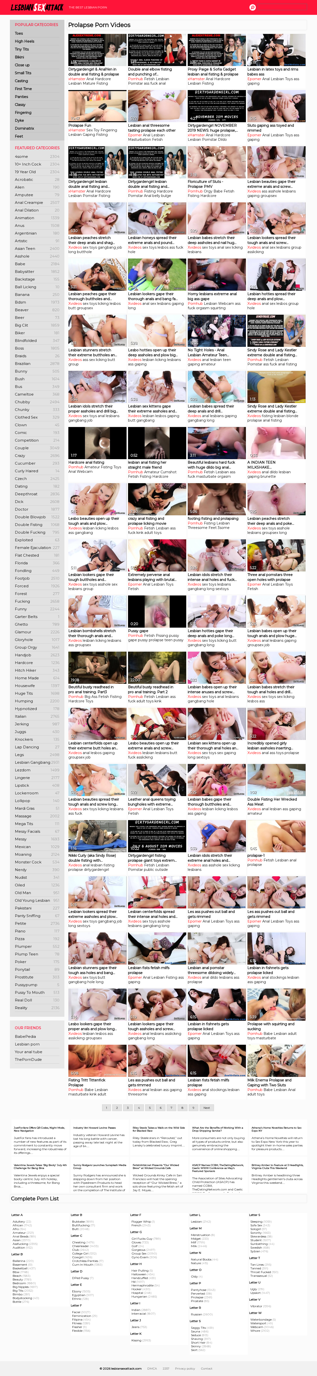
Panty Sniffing (37, 915)
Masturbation (139, 139)
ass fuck (151, 83)
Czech (37, 478)
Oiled (37, 885)
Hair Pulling (140, 1270)
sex (228, 247)
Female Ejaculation (37, 547)
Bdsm (37, 302)
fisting (267, 416)
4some (37, 156)
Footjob (37, 578)
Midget (196, 1238)
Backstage (37, 279)
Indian (136, 1310)
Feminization (81, 1316)
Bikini (19, 57)
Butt (75, 1229)
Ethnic (76, 1299)
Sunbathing (259, 1244)
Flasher (77, 1327)
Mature (89, 83)
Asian (17, 1240)
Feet (19, 136)
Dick (37, 501)
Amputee (37, 194)
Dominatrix (24, 128)
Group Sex (139, 1253)
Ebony (76, 1291)
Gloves (136, 1242)
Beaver (37, 310)
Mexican (37, 846)
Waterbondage (261, 1319)
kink (139, 532)
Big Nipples (21, 1287)
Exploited (37, 540)
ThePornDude (28, 1059)
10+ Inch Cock (37, 164)
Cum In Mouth (82, 1264)
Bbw (16, 1272)
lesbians (289, 191)
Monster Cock (37, 862)
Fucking (37, 601)
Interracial (139, 1313)
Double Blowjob (37, 517)
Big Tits (18, 1290)
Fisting (102, 83)
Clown (37, 425)
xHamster (76, 79)
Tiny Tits (22, 49)
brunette (268, 476)
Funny (37, 609)
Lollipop (37, 800)
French (136, 1225)
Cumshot (168, 472)
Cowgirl (77, 1257)
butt (72, 308)
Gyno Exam (140, 1257)
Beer (37, 317)
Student (256, 1240)
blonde (292, 416)
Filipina (77, 1319)
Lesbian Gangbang (37, 762)
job (119, 247)
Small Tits (23, 73)
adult (292, 1033)
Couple (37, 448)
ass (296, 79)
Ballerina (19, 1261)
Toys (289, 79)
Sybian (255, 1251)
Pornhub (135, 79)
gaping (253, 83)
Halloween (139, 1274)
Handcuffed (140, 1278)
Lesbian (75, 83)
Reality (37, 1007)
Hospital (137, 1293)
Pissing (162, 635)
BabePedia (25, 1036)
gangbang (107, 247)
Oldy (194, 1276)
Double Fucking (37, 532)
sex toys (90, 247)
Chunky (37, 409)
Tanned (255, 1268)
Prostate (197, 1301)
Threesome (198, 527)
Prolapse (197, 1297)
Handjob (37, 655)
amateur (208, 364)
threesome (137, 1094)
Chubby (37, 402)
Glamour (37, 632)
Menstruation (200, 1235)
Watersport (258, 1323)
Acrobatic (37, 179)
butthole (84, 252)
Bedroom (19, 1283)
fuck (179, 247)
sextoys (222, 589)
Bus (37, 386)
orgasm (203, 308)
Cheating (78, 1242)
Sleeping (256, 1221)
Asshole (37, 256)
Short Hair (198, 1342)
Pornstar (135, 83)
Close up (22, 65)
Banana (37, 294)
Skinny (196, 1346)
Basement (20, 1264)
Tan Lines (257, 1264)
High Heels (24, 41)
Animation (37, 217)
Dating (37, 486)
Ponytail (37, 969)
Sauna (195, 1331)
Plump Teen (37, 954)
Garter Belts (37, 616)
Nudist (37, 877)
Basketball (20, 1268)
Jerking (37, 724)
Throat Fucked (260, 1272)
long (72, 252)
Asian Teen (37, 248)
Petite (37, 923)
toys (280, 753)
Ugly (253, 1289)
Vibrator (256, 1306)
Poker (37, 961)
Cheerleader (80, 1246)
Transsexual (258, 1276)
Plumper (37, 946)
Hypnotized (37, 708)
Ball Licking (37, 287)
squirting (218, 308)
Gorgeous (138, 1250)
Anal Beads (20, 1236)
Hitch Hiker (37, 670)
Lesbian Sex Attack (38, 7)
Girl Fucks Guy (142, 1238)
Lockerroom (37, 793)
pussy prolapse (150, 640)
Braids (37, 356)
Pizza (37, 938)
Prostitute (37, 977)
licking (237, 247)
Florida (37, 563)
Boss (37, 348)
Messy (37, 839)
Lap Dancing (37, 747)
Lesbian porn (27, 1044)
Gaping (89, 134)
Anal (90, 79)
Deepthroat (37, 494)
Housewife (37, 685)
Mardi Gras (37, 808)
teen (227, 359)
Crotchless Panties (85, 1261)
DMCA (152, 1368)
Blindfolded (37, 340)
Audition (19, 1247)
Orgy (208, 191)
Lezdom (37, 770)
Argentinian (37, 233)
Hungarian (139, 1296)
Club (75, 1250)
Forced (37, 586)
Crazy (37, 455)
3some (224, 527)
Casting (21, 81)
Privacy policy (185, 1368)
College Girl (80, 1253)
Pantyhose (198, 1290)
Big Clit (37, 325)
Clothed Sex (37, 417)
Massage (37, 816)
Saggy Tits (198, 1327)
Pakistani (37, 908)
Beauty (18, 1279)
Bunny (37, 371)
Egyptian (78, 1295)
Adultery (19, 1221)
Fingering (23, 112)
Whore (255, 1330)
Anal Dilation (37, 210)
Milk (194, 1246)
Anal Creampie (37, 202)
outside (161, 869)
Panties (21, 97)
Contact (206, 1368)
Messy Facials (37, 831)
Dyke (19, 120)
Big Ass (90, 696)
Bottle (17, 1302)
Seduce (196, 1335)
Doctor (37, 509)
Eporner (254, 79)
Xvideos (254, 191)
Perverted (198, 1293)
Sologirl (255, 1229)
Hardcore (37, 662)
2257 (166, 1368)
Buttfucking (81, 1225)
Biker (37, 333)
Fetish (149, 79)
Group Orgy (37, 647)
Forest (37, 593)
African (18, 1225)
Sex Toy (93, 130)
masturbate (206, 476)
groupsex (269, 195)
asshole (274, 191)
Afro (16, 1229)
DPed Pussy (80, 1278)
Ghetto (37, 624)
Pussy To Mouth (37, 992)
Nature (196, 1263)
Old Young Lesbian (37, 900)
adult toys (152, 532)
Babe (37, 263)
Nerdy (37, 869)
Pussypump (37, 984)
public (149, 869)
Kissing (136, 1340)
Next (207, 1108)
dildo (274, 472)
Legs (37, 754)
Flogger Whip (141, 1221)
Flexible (77, 1330)
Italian (37, 716)
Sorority (256, 1232)
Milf (193, 1242)
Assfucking (20, 1244)
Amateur (92, 467)
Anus (37, 225)
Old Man (37, 892)
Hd (133, 1281)
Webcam (226, 303)
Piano (37, 931)
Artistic (37, 240)
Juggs (37, 731)
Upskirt (255, 1293)
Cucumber (37, 463)
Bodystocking (22, 1298)
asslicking (255, 252)
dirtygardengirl (96, 869)
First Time (23, 89)
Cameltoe (37, 394)
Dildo (222, 139)
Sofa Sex (256, 1225)
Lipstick (37, 785)
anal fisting (287, 364)
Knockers (37, 739)
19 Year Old (37, 171)
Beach (17, 1276)
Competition (37, 440)
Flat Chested (37, 555)
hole (131, 252)
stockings (278, 977)
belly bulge (161, 195)
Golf (134, 1246)
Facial (76, 1312)
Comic (37, 432)
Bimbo (18, 1294)
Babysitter (37, 271)
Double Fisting (37, 524)
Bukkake (78, 1221)
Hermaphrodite (143, 1285)
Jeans (135, 1327)
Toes (19, 33)
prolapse (254, 420)
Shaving (197, 1339)
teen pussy (174, 640)
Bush (37, 379)
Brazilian (37, 363)
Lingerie (37, 777)
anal (162, 83)
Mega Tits (37, 823)
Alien (37, 187)
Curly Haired (37, 471)
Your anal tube (28, 1051)
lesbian (148, 359)
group (296, 247)
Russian (196, 1314)
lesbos (163, 247)
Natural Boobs (201, 1259)
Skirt (194, 1350)
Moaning (37, 854)
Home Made (37, 678)
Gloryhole (37, 639)
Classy (20, 104)
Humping (37, 701)
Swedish (256, 1247)
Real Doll (37, 1000)
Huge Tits (37, 693)
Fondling (37, 570)
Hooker (137, 1289)
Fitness (77, 1323)
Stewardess (258, 1236)
